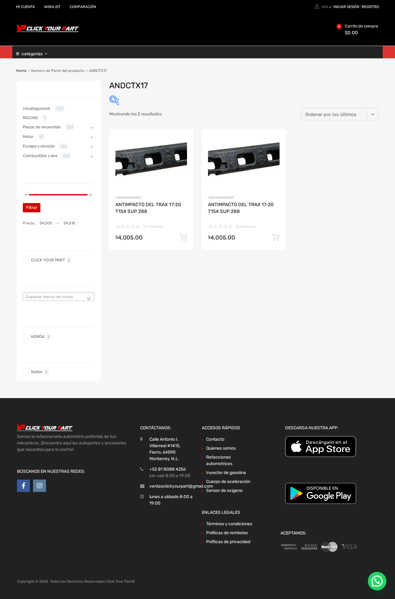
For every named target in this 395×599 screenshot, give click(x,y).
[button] (377, 581)
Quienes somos (221, 448)
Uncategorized (128, 198)
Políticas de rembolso (227, 532)
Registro (370, 7)
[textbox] (58, 297)
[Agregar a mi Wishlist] (183, 140)
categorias (32, 53)
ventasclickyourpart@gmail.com (181, 486)
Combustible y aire (40, 155)
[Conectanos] (23, 485)
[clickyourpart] (48, 31)
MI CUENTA (25, 7)
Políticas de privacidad (228, 541)
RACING (30, 117)
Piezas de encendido (42, 127)
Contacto (215, 439)
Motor (28, 136)
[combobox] (58, 296)
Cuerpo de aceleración (228, 481)
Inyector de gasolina (226, 472)
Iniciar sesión (346, 7)
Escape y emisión (39, 146)
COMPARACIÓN (83, 7)
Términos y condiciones (229, 523)
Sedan (37, 371)
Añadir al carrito (183, 238)
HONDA (38, 336)
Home (21, 71)
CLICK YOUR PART (48, 260)
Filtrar (31, 207)
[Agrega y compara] (183, 150)
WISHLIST (52, 7)
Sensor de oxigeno (224, 490)
